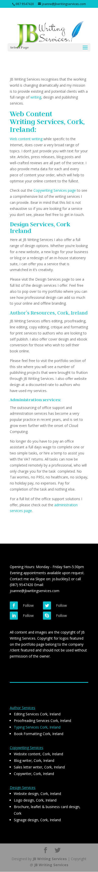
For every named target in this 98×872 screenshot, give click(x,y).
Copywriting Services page (54, 190)
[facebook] (14, 605)
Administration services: (35, 399)
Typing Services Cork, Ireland (37, 727)
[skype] (47, 616)
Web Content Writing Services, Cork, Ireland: (47, 121)
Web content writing (26, 138)
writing (35, 97)
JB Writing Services (50, 858)
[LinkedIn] (14, 616)
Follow (28, 605)
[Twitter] (47, 605)
